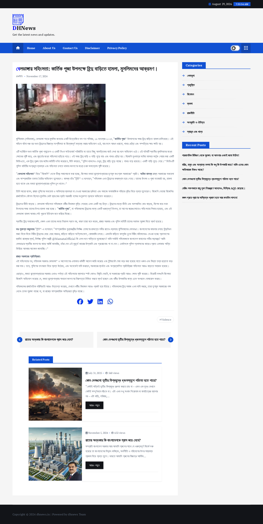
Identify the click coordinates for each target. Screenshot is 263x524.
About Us (49, 48)
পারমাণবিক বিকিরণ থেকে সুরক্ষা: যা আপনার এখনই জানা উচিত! (210, 155)
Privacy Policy (117, 48)
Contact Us (70, 48)
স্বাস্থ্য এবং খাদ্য (195, 132)
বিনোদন (190, 94)
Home (31, 48)
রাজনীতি (19, 76)
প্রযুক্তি (191, 85)
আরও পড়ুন (94, 405)
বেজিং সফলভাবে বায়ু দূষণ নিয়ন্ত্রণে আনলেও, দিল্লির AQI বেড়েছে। (214, 188)
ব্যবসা (190, 103)
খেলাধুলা (191, 76)
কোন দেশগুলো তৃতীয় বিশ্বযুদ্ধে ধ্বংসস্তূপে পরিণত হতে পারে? (210, 179)
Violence (166, 319)
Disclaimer (92, 48)
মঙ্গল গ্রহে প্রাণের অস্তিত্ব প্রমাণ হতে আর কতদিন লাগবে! (210, 197)
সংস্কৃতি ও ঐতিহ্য (195, 122)
